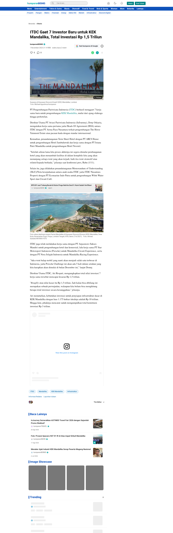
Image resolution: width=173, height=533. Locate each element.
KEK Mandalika (69, 113)
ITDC (72, 109)
